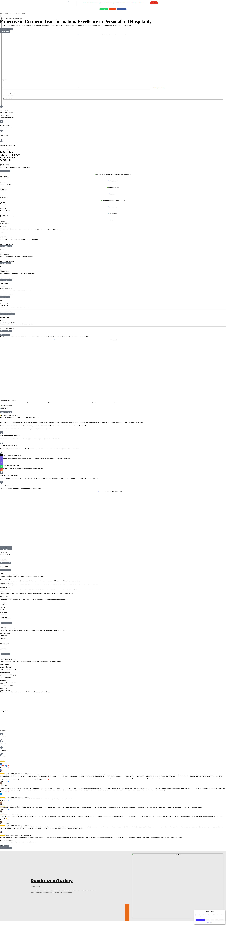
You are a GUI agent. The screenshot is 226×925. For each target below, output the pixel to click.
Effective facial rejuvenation (5, 237)
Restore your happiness (5, 210)
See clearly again (3, 197)
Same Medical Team (4, 115)
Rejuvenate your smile (4, 254)
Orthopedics (2, 221)
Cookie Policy (209, 922)
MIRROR (5, 160)
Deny (210, 919)
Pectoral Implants (3, 320)
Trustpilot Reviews (4, 750)
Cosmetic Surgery (97, 2)
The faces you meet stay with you (7, 117)
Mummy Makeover (4, 269)
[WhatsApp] (1, 466)
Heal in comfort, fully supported (6, 127)
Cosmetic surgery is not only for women (8, 322)
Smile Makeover (3, 253)
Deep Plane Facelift (4, 236)
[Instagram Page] (1, 469)
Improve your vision (4, 305)
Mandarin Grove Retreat (87, 2)
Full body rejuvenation (4, 271)
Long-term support (4, 135)
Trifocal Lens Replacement (5, 303)
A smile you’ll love (4, 190)
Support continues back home (6, 136)
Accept (200, 919)
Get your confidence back (5, 184)
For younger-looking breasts (6, 288)
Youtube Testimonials (4, 737)
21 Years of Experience (5, 110)
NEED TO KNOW (10, 154)
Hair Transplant (3, 182)
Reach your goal (3, 203)
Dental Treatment (107, 2)
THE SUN (5, 149)
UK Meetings (133, 2)
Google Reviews (4, 711)
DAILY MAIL (8, 157)
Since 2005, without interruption (6, 112)
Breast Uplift (2, 286)
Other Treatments (125, 2)
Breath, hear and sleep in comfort (7, 216)
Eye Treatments (116, 2)
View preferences (219, 919)
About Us (140, 2)
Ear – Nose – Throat (4, 215)
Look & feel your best (4, 177)
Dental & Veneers (3, 189)
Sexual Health (3, 208)
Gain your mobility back (5, 223)
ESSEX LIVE (7, 151)
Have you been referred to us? (8, 95)
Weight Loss (2, 202)
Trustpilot (2, 730)
